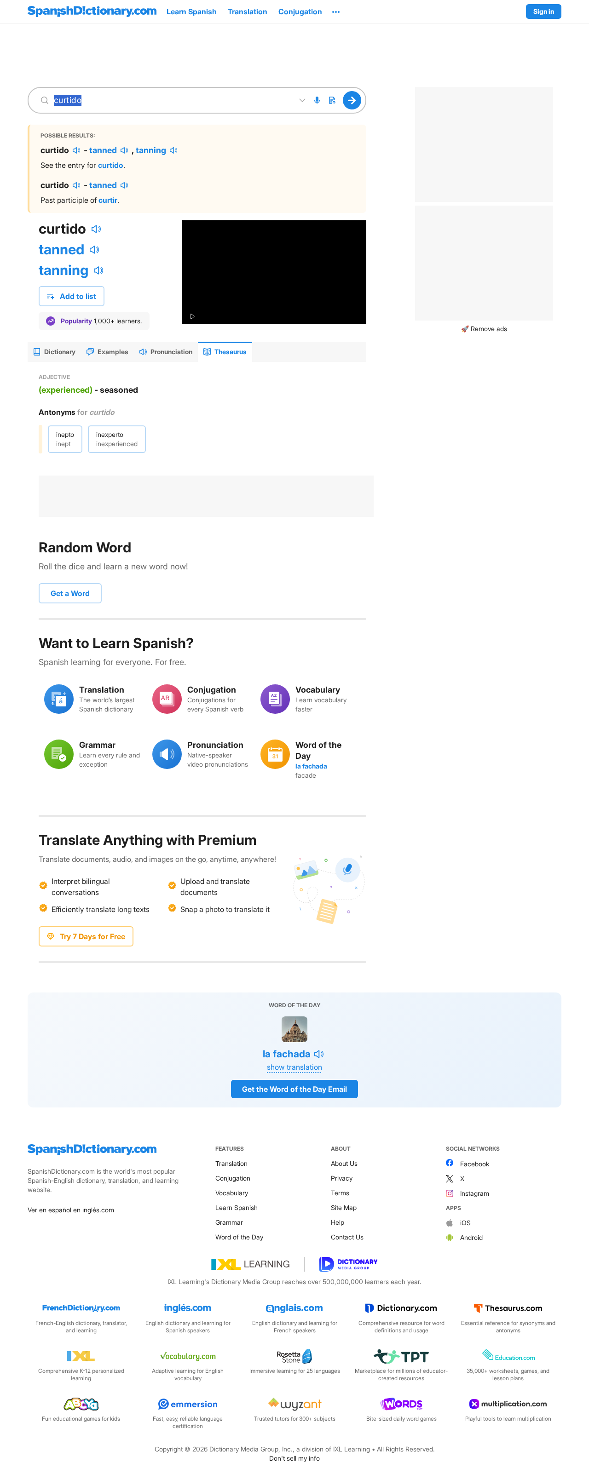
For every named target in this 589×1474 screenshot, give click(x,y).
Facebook (474, 1164)
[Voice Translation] (317, 100)
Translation (231, 1163)
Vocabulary (231, 1193)
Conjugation (232, 1178)
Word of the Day (239, 1237)
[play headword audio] (96, 229)
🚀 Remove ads (484, 329)
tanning (151, 150)
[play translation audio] (76, 150)
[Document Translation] (331, 100)
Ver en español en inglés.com (71, 1210)
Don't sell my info (294, 1458)
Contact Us (347, 1237)
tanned (103, 150)
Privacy (341, 1178)
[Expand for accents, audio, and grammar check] (302, 100)
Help (337, 1222)
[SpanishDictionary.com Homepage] (92, 11)
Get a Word (70, 593)
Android (471, 1237)
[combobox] (171, 100)
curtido (110, 165)
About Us (344, 1163)
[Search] (352, 100)
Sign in (543, 11)
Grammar (229, 1222)
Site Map (344, 1207)
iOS (465, 1223)
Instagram (474, 1193)
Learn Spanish (236, 1207)
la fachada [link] (311, 766)
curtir (107, 200)
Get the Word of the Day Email (294, 1089)
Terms (340, 1193)
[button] (336, 11)
